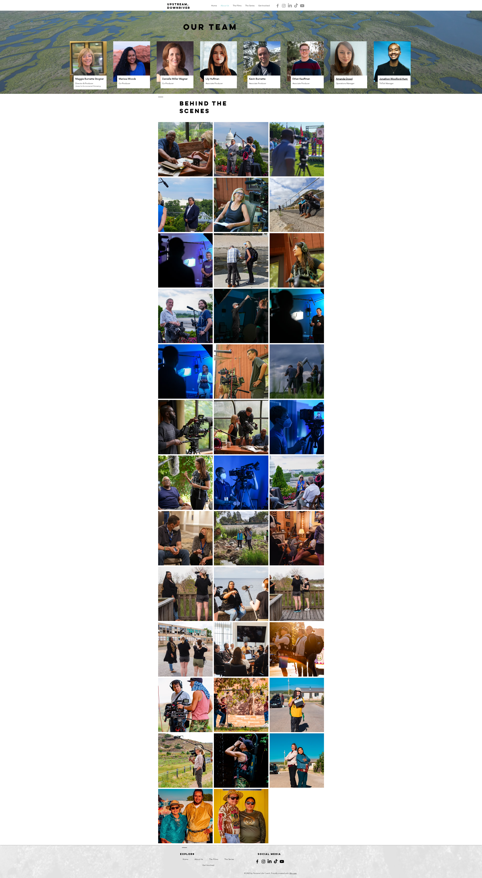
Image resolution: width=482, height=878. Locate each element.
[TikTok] (296, 5)
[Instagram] (283, 5)
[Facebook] (277, 5)
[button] (264, 6)
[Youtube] (302, 5)
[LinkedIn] (289, 5)
